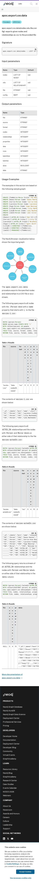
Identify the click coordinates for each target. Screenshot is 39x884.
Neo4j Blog (7, 773)
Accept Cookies (25, 872)
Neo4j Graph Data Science (14, 714)
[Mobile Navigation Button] (36, 4)
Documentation (9, 740)
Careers (6, 817)
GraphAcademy (9, 759)
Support (6, 828)
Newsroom (7, 810)
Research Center (10, 780)
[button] (31, 4)
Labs (20, 4)
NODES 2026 (8, 792)
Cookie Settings (12, 864)
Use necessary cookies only (20, 878)
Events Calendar (10, 788)
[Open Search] (31, 4)
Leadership (7, 825)
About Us (7, 806)
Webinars (7, 795)
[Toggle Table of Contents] (2, 9)
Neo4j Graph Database (12, 707)
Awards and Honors (11, 813)
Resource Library (10, 769)
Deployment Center (11, 718)
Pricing (6, 726)
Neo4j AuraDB (9, 711)
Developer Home (10, 736)
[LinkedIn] (4, 839)
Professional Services (12, 722)
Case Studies (8, 784)
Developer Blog (9, 747)
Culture (6, 821)
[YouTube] (12, 839)
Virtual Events (9, 755)
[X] (8, 839)
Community (7, 751)
